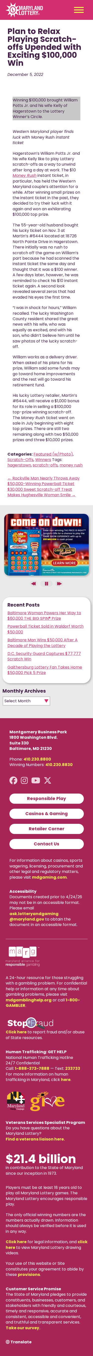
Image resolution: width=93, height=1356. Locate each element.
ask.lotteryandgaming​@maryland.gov (34, 916)
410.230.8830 (59, 765)
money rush (71, 465)
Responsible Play (46, 798)
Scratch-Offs (20, 459)
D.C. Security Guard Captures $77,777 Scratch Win (44, 656)
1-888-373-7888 (32, 1068)
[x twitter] (48, 780)
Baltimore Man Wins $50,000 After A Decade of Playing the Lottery (42, 642)
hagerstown (19, 465)
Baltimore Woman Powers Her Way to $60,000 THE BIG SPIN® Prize (44, 615)
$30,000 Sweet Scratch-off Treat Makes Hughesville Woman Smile (41, 492)
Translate (20, 1342)
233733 (72, 1068)
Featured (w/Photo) (53, 454)
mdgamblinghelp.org (29, 1000)
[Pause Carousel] (46, 584)
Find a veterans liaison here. (35, 1139)
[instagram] (24, 780)
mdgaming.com (49, 877)
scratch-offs (45, 465)
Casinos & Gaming (46, 814)
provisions (29, 1274)
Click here (16, 1032)
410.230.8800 (37, 759)
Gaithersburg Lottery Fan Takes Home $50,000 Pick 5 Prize (44, 670)
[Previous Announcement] (34, 584)
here (65, 1079)
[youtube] (35, 780)
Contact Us (46, 844)
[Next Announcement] (59, 584)
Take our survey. (23, 1328)
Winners (43, 459)
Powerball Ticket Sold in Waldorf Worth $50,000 (45, 629)
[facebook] (13, 780)
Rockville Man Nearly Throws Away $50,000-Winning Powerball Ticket (43, 481)
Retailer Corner (46, 829)
